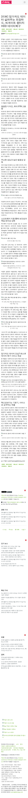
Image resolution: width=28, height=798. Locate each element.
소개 (17, 744)
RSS (2, 751)
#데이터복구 (9, 29)
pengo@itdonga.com (13, 33)
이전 (5, 529)
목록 (17, 529)
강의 (2, 654)
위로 (11, 529)
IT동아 (3, 495)
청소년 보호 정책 (6, 750)
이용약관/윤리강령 (6, 748)
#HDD (3, 29)
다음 (23, 529)
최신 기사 (4, 590)
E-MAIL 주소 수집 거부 (18, 750)
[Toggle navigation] (24, 2)
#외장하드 (4, 31)
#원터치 (10, 31)
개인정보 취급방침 (18, 748)
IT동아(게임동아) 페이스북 (14, 502)
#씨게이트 (21, 29)
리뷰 (2, 637)
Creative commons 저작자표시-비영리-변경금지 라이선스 (13, 497)
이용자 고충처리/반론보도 (8, 746)
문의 (21, 744)
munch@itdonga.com (16, 792)
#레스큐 (15, 29)
